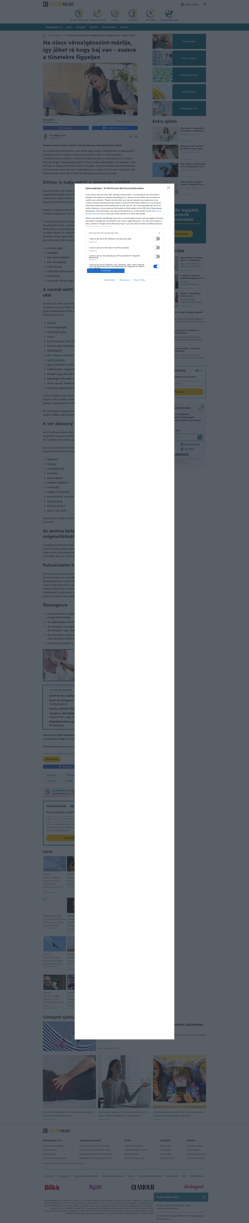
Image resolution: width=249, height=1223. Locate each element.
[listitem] (124, 233)
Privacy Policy (139, 280)
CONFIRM (106, 271)
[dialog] (124, 611)
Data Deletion (109, 280)
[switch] (156, 238)
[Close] (169, 188)
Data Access (124, 280)
